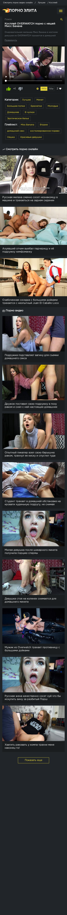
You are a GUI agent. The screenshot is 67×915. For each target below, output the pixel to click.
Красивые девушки (31, 137)
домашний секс (15, 131)
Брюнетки (36, 106)
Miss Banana (27, 125)
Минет (39, 100)
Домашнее (13, 112)
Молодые (53, 106)
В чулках (30, 112)
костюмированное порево (45, 131)
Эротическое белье (18, 118)
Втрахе (44, 125)
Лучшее (26, 100)
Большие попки (16, 106)
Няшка (11, 137)
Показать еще (33, 760)
